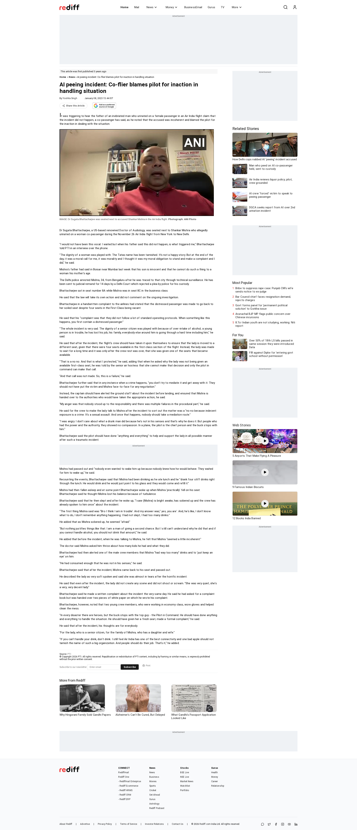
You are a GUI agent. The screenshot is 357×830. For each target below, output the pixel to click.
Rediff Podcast (156, 808)
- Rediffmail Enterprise (129, 781)
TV (222, 7)
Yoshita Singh (70, 98)
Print (148, 665)
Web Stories (241, 425)
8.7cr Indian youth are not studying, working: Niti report (265, 324)
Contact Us (177, 824)
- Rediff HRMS (125, 790)
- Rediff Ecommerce (128, 786)
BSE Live (184, 772)
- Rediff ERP (124, 799)
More (235, 7)
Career (214, 781)
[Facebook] (275, 824)
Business (154, 777)
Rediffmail (123, 772)
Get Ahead (154, 795)
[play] (265, 441)
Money (170, 7)
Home (124, 7)
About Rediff (66, 824)
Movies (153, 781)
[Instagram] (282, 824)
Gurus (211, 7)
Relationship (217, 786)
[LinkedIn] (296, 824)
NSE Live (184, 777)
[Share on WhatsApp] (262, 824)
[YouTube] (289, 824)
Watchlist (185, 786)
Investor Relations (154, 824)
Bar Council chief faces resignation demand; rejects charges (263, 298)
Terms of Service (128, 824)
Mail (136, 7)
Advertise (85, 824)
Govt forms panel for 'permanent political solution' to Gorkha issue (261, 307)
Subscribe (130, 667)
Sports (152, 786)
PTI (69, 654)
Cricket (152, 790)
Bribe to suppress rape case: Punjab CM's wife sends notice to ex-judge (264, 290)
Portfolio (184, 790)
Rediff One (123, 777)
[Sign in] (295, 7)
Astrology (154, 803)
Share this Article (75, 105)
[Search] (285, 7)
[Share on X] (269, 824)
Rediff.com (205, 824)
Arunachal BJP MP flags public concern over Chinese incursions (262, 315)
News (150, 7)
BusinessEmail (193, 7)
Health (214, 772)
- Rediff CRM (124, 795)
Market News (186, 781)
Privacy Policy (105, 824)
